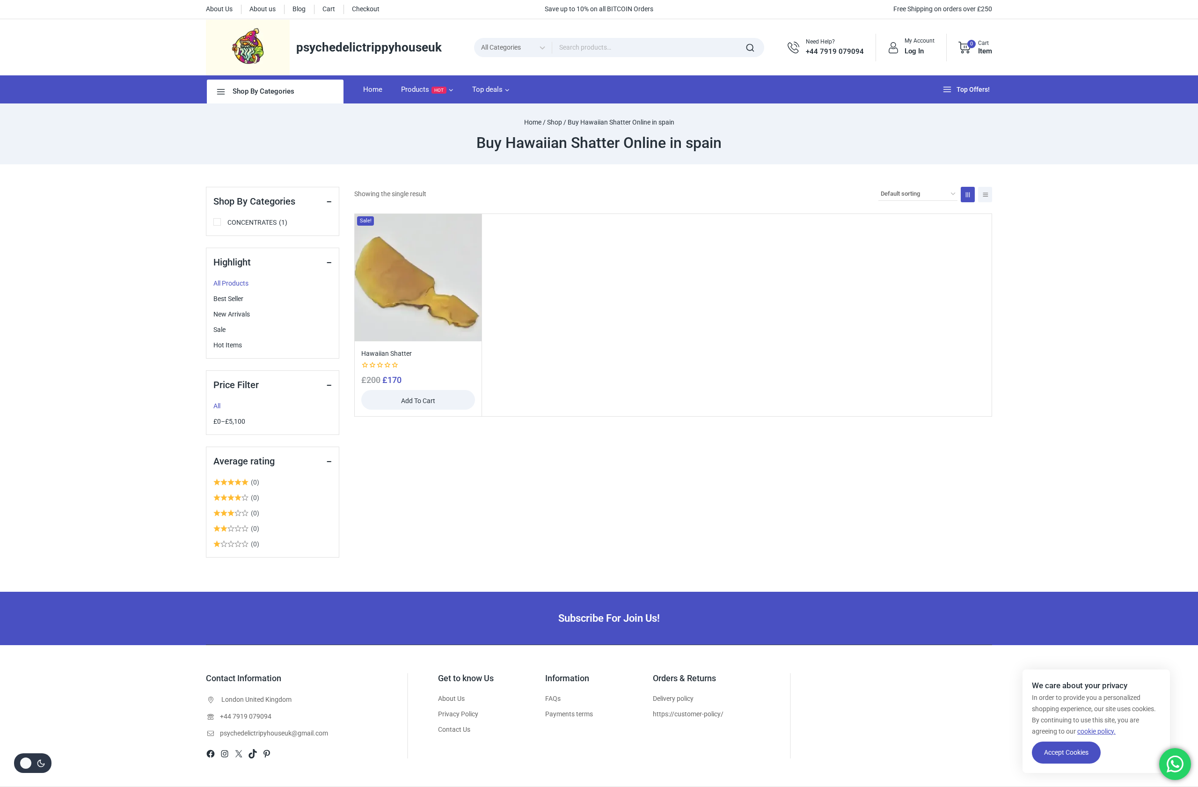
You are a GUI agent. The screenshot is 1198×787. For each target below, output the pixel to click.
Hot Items (227, 345)
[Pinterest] (266, 753)
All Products (230, 283)
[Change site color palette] (32, 763)
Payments (560, 714)
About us (262, 9)
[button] (418, 400)
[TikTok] (252, 753)
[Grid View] (968, 194)
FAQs (553, 698)
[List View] (985, 194)
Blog (299, 9)
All (216, 406)
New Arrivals (231, 314)
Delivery (664, 698)
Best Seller (228, 298)
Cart (328, 9)
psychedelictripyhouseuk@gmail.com (274, 733)
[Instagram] (224, 753)
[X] (238, 753)
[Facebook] (210, 753)
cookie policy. (1096, 731)
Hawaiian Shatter (386, 353)
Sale (219, 329)
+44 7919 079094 (245, 716)
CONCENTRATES (257, 222)
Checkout (366, 9)
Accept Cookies (1066, 752)
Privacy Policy (458, 714)
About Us (219, 9)
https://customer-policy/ (688, 714)
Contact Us (454, 729)
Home (372, 89)
